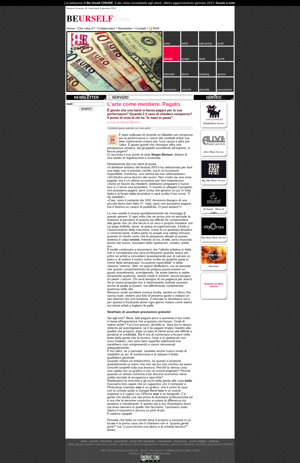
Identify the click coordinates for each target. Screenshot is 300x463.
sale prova (205, 43)
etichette (204, 89)
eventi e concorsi (95, 444)
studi (202, 58)
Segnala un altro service (213, 285)
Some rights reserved (157, 453)
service (221, 74)
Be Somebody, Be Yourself (78, 43)
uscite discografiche (142, 441)
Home (71, 28)
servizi (168, 58)
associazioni (224, 89)
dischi (185, 74)
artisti (185, 43)
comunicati (164, 441)
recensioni (170, 89)
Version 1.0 (136, 453)
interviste (169, 74)
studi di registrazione (146, 444)
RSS (156, 28)
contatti (186, 450)
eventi (220, 58)
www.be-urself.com (127, 450)
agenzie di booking (182, 444)
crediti (196, 450)
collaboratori (173, 450)
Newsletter (125, 28)
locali (220, 43)
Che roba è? (86, 28)
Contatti (140, 28)
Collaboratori (106, 28)
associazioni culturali (220, 444)
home (144, 450)
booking (204, 74)
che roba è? (156, 450)
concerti (186, 89)
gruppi (185, 58)
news (167, 43)
